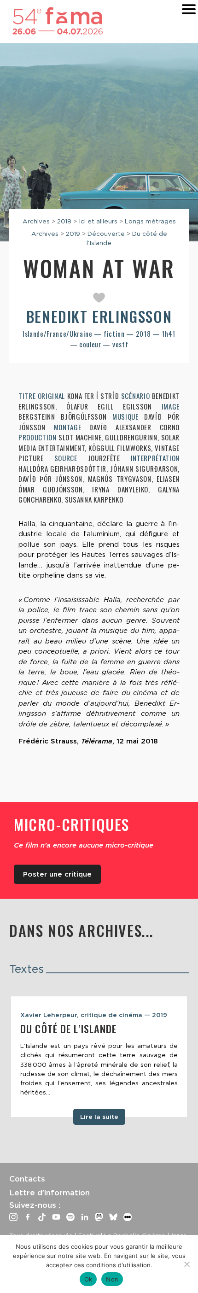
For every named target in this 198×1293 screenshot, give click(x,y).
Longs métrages (150, 221)
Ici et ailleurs (98, 221)
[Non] (186, 1264)
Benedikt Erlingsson (99, 316)
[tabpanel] (99, 1056)
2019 (73, 233)
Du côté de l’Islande (68, 1028)
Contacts (27, 1178)
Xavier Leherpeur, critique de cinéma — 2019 (93, 1014)
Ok (88, 1279)
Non (112, 1279)
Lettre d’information (49, 1192)
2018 (64, 221)
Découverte (106, 233)
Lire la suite (99, 1116)
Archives (36, 221)
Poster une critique (57, 874)
